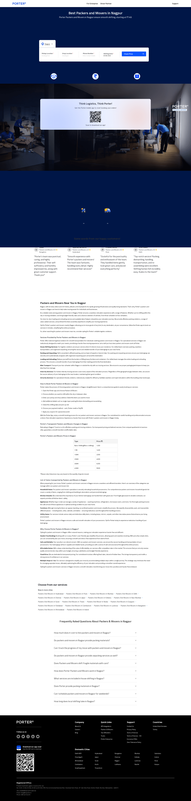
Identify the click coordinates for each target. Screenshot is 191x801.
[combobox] (48, 56)
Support (175, 3)
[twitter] (23, 736)
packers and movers (57, 325)
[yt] (38, 736)
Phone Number (88, 53)
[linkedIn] (33, 736)
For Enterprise (92, 3)
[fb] (18, 736)
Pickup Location (47, 53)
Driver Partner (106, 3)
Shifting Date (108, 53)
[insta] (28, 736)
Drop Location (67, 53)
